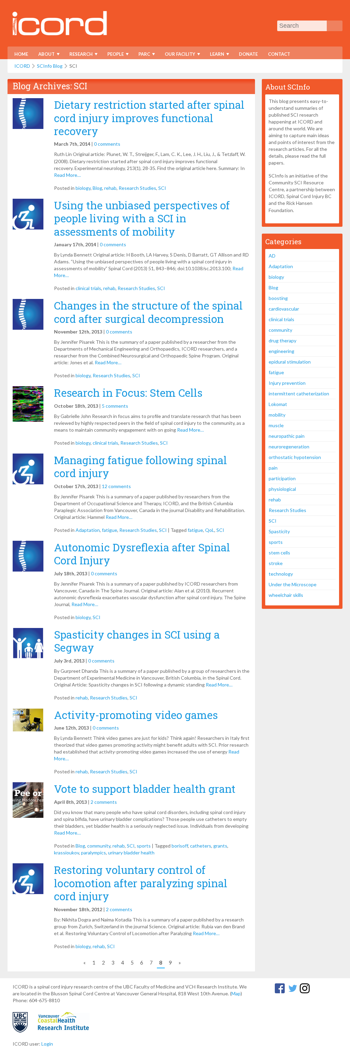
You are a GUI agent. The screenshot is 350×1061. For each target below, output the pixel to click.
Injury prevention (287, 383)
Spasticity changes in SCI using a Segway (137, 641)
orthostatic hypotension (295, 457)
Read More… (67, 175)
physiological (282, 489)
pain (273, 468)
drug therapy (282, 340)
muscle (276, 425)
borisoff (180, 846)
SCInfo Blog (50, 66)
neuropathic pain (287, 436)
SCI (162, 188)
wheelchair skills (286, 595)
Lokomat (278, 404)
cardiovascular (284, 309)
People (113, 55)
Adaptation (88, 530)
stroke (276, 563)
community (98, 846)
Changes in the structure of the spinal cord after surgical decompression (148, 312)
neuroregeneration (289, 446)
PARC (142, 55)
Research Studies (137, 188)
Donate (248, 54)
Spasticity (279, 531)
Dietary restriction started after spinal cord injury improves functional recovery (149, 118)
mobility (277, 415)
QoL (209, 530)
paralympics (93, 852)
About (44, 55)
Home (21, 54)
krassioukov (66, 852)
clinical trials (88, 288)
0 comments (107, 144)
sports (144, 846)
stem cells (279, 552)
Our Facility (177, 55)
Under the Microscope (293, 584)
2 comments (104, 802)
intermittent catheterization (299, 393)
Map (236, 993)
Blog (97, 188)
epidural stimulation (290, 362)
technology (281, 574)
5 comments (115, 406)
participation (282, 478)
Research (79, 55)
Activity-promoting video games (136, 715)
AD (272, 256)
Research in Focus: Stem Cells (128, 392)
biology (83, 188)
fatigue (109, 530)
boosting (278, 298)
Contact (279, 54)
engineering (281, 351)
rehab (110, 188)
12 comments (116, 486)
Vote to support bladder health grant (144, 789)
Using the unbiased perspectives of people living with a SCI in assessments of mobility (142, 218)
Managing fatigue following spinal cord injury (140, 466)
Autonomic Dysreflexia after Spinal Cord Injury (142, 553)
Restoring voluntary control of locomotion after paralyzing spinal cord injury (140, 883)
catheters (200, 846)
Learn (214, 55)
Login (47, 1044)
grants (220, 846)
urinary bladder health (131, 852)
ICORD (22, 66)
